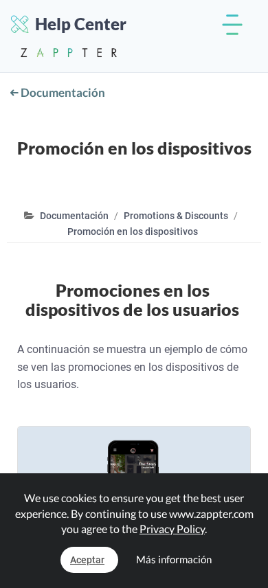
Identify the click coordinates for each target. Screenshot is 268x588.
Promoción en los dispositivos (132, 231)
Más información (174, 559)
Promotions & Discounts (176, 215)
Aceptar (87, 559)
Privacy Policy (172, 528)
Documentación (62, 92)
